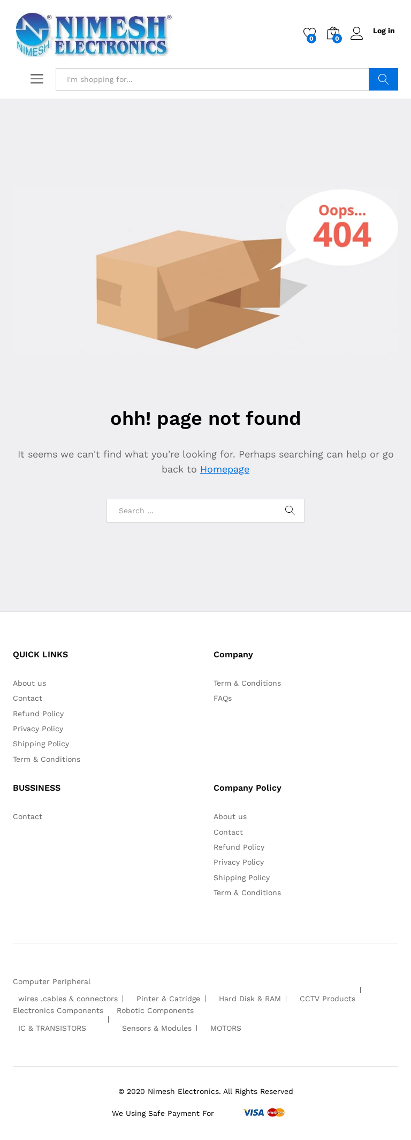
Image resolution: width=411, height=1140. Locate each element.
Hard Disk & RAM (250, 998)
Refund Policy (38, 713)
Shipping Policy (41, 743)
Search (383, 79)
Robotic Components (155, 1010)
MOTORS (225, 1028)
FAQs (223, 698)
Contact (27, 698)
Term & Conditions (46, 759)
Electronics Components (58, 1010)
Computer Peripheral (51, 981)
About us (29, 683)
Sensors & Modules (157, 1028)
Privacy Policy (38, 728)
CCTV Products (327, 998)
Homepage (224, 469)
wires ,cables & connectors (68, 998)
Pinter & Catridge (168, 998)
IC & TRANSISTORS (52, 1028)
